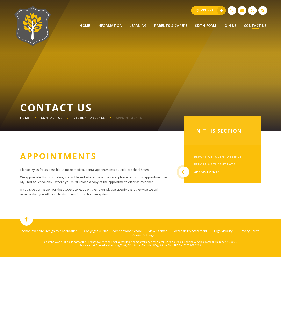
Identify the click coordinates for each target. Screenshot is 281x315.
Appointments (129, 118)
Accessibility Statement (190, 231)
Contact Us (52, 118)
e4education (68, 231)
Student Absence (89, 118)
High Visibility (223, 231)
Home (25, 118)
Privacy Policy (249, 231)
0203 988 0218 (192, 245)
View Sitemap (157, 231)
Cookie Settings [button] (143, 235)
